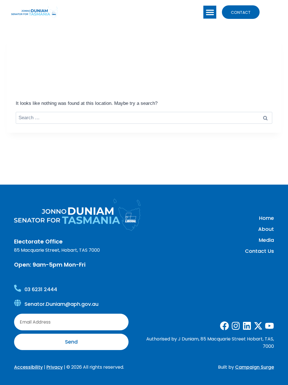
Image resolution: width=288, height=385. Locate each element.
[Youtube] (269, 325)
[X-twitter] (258, 325)
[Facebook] (224, 325)
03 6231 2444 (40, 289)
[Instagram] (235, 325)
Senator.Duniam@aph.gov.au (61, 303)
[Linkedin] (246, 325)
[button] (210, 12)
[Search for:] (144, 117)
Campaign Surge (254, 367)
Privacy (54, 367)
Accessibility (28, 367)
